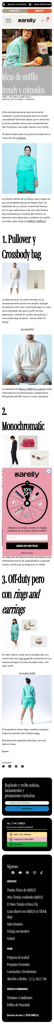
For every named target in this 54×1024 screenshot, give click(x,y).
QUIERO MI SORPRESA (27, 546)
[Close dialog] (48, 471)
